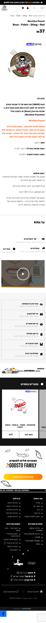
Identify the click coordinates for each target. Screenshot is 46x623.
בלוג (38, 510)
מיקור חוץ (36, 506)
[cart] (22, 8)
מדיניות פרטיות (12, 543)
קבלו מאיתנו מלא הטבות (23, 477)
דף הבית (42, 16)
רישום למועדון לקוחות (32, 516)
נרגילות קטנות (12, 516)
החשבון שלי (14, 550)
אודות (38, 503)
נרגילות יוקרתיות (12, 513)
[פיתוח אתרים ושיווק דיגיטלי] (27, 609)
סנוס (35, 16)
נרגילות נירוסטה (12, 506)
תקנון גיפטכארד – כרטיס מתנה (12, 535)
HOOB (37, 537)
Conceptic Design (33, 541)
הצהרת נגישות (12, 546)
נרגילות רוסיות (12, 503)
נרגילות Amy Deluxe (32, 534)
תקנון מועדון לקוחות (11, 539)
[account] (27, 8)
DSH (38, 544)
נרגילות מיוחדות (12, 510)
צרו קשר (37, 513)
